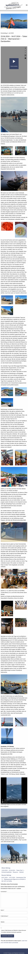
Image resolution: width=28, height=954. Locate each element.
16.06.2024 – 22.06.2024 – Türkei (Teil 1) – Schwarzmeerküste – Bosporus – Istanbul (13, 871)
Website (2, 922)
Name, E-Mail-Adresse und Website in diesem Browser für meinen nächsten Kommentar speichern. (13, 931)
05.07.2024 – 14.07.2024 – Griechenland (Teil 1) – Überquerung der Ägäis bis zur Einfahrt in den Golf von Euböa (13, 879)
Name (2, 910)
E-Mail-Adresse (4, 916)
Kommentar (4, 891)
